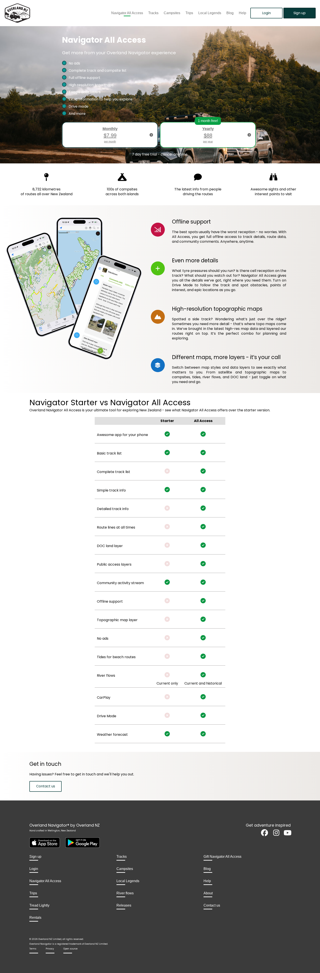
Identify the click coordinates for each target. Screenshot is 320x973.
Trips (189, 13)
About (208, 893)
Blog (230, 13)
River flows (125, 893)
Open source (70, 948)
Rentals (35, 917)
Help (242, 13)
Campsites (172, 13)
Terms (32, 948)
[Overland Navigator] (40, 13)
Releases (123, 905)
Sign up (299, 12)
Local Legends (209, 13)
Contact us (45, 786)
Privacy (50, 948)
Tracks (153, 13)
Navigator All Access (127, 13)
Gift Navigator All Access (222, 856)
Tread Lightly (39, 905)
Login (266, 12)
